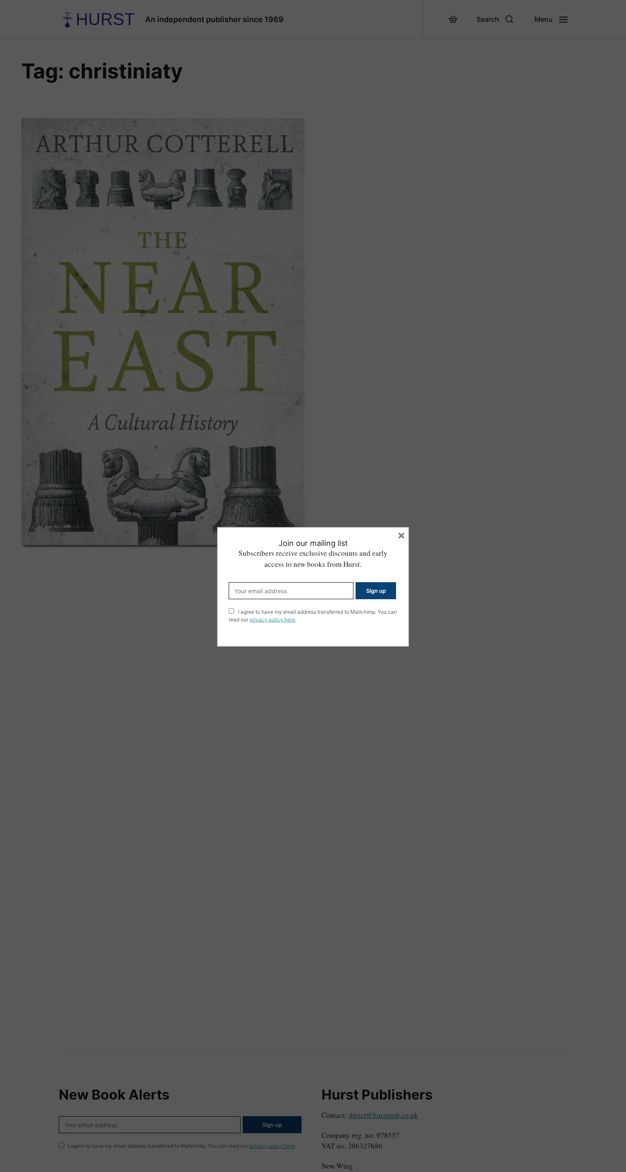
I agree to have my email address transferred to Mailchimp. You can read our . (313, 616)
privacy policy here (272, 619)
